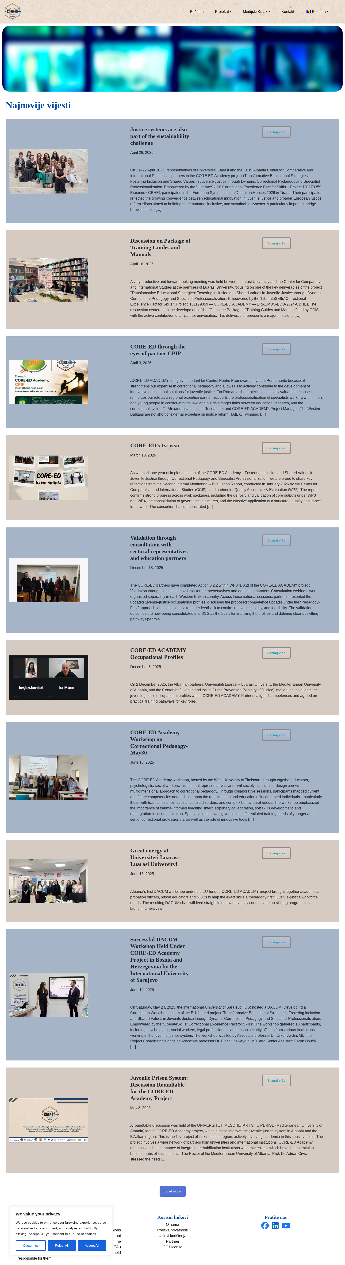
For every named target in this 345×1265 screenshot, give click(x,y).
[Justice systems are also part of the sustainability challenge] (48, 171)
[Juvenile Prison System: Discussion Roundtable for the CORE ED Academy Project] (48, 1120)
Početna (197, 12)
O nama (172, 1224)
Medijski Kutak (255, 12)
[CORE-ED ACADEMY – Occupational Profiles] (48, 677)
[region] (61, 1231)
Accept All (92, 1245)
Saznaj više (276, 132)
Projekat (222, 12)
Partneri (172, 1241)
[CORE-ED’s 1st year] (48, 478)
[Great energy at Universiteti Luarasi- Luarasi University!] (48, 881)
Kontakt (287, 12)
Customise (31, 1245)
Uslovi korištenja (172, 1236)
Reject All (62, 1245)
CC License (172, 1247)
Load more (173, 1191)
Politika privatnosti (172, 1230)
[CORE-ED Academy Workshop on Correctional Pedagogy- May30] (48, 777)
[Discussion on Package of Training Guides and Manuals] (48, 280)
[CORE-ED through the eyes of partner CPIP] (48, 382)
